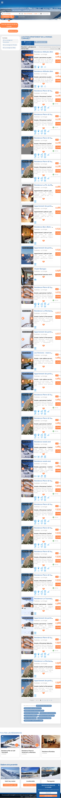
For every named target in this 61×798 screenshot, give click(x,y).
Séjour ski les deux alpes (30, 718)
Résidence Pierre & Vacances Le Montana (29, 752)
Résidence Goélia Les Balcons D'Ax (32, 708)
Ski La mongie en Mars (9, 47)
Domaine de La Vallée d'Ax (30, 715)
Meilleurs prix (13, 31)
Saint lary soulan (10, 781)
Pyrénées (37, 54)
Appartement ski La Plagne (44, 718)
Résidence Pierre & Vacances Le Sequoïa (34, 710)
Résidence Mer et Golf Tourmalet (8, 752)
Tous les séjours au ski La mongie (9, 25)
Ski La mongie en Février (10, 45)
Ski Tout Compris (17, 10)
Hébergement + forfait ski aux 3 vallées (33, 720)
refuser (31, 795)
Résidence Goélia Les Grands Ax (47, 713)
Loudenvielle (30, 781)
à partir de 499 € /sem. (10, 785)
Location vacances (6, 10)
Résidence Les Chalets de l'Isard (46, 715)
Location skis (26, 10)
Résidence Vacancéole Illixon (31, 713)
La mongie (44, 54)
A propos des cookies (30, 796)
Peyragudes (51, 781)
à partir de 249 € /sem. (30, 785)
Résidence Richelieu (48, 752)
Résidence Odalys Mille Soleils (44, 705)
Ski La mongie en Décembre (7, 41)
